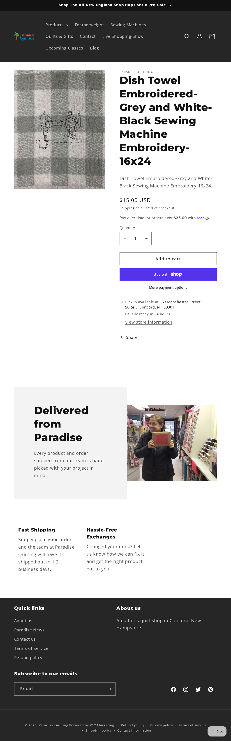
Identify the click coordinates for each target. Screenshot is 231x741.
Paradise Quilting (53, 725)
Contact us (25, 639)
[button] (57, 25)
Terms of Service (31, 648)
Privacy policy (161, 725)
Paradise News (29, 630)
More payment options (168, 287)
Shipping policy (98, 730)
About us (23, 620)
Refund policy (28, 657)
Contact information (134, 730)
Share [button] (132, 337)
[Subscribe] (109, 689)
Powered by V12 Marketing (91, 725)
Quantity (127, 227)
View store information (149, 322)
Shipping (127, 208)
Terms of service (192, 725)
